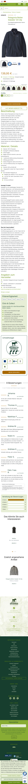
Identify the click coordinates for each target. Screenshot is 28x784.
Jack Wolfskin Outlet (14, 705)
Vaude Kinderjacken (14, 714)
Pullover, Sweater (16, 12)
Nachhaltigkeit (14, 716)
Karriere (14, 687)
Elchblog (14, 676)
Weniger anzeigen (5, 292)
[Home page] (1, 12)
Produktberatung (14, 667)
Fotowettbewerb (14, 670)
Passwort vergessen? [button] (14, 663)
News (14, 689)
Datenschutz (19, 733)
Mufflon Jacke (14, 706)
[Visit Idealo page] (8, 755)
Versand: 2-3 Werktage (8, 77)
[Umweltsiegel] (14, 348)
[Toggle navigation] (1, 8)
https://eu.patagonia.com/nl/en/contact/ (11, 289)
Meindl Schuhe (14, 708)
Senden (14, 737)
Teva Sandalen (14, 710)
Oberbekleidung (7, 12)
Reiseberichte (14, 672)
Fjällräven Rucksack (14, 712)
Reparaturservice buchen (14, 668)
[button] (14, 775)
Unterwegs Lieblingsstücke (14, 674)
